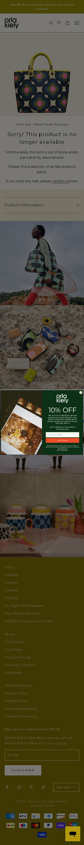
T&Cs (58, 450)
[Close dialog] (81, 392)
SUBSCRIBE (62, 440)
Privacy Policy (64, 450)
